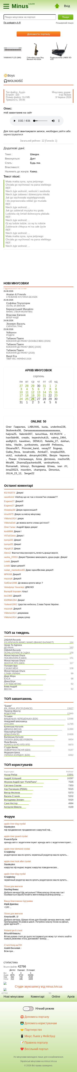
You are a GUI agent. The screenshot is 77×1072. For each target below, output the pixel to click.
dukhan (65, 441)
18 (26, 395)
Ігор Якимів (65, 94)
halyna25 (11, 433)
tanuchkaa (41, 433)
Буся (7, 678)
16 (55, 392)
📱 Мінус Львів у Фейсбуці (37, 1036)
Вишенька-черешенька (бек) (21, 719)
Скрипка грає (14, 326)
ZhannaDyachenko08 (29, 462)
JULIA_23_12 (13, 473)
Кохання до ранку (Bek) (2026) (23, 347)
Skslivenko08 (13, 430)
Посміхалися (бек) (15, 658)
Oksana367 (12, 448)
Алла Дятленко (45, 459)
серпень (38, 376)
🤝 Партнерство (31, 1029)
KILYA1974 (57, 433)
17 (21, 395)
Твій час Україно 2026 (18, 359)
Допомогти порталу (38, 34)
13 (38, 392)
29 (32, 385)
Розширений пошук (64, 23)
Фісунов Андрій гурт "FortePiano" (20, 782)
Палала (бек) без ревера (18, 739)
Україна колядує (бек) (17, 755)
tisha (8, 444)
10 (21, 392)
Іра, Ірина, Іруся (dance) (18, 708)
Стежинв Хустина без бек (21, 297)
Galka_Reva (13, 451)
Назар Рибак (10, 775)
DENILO (37, 441)
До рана (8, 647)
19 (32, 395)
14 (44, 392)
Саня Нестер (11, 803)
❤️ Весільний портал (34, 1049)
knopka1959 (57, 451)
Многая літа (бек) (14, 663)
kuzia (45, 426)
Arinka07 (43, 451)
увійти (62, 131)
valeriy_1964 (58, 437)
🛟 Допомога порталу (34, 1016)
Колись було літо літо (17, 744)
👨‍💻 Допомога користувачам (38, 1023)
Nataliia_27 (51, 441)
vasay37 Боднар (52, 448)
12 (32, 392)
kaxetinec (24, 441)
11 (26, 392)
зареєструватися (13, 134)
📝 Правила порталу (34, 1042)
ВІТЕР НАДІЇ (12, 317)
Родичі (10, 335)
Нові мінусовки (14, 996)
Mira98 (10, 462)
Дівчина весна (12, 729)
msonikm (26, 469)
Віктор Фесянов (12, 792)
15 (50, 392)
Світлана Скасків (12, 785)
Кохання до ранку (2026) (20, 353)
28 (26, 385)
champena (40, 469)
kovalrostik (29, 451)
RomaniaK (12, 466)
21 (44, 395)
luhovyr (25, 466)
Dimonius (54, 469)
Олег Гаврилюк (15, 426)
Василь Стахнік (12, 796)
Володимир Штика (43, 466)
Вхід (67, 6)
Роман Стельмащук (21, 459)
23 (55, 395)
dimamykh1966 (38, 455)
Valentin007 (25, 433)
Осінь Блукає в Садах (17, 653)
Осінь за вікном (15, 306)
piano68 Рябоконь (52, 444)
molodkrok (21, 455)
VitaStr (18, 444)
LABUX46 (33, 426)
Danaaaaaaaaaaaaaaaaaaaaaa (42, 430)
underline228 (57, 426)
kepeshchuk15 (40, 437)
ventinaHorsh (51, 462)
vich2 (9, 455)
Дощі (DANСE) (11, 734)
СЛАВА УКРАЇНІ (12, 673)
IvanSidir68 (12, 437)
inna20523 (12, 469)
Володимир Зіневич (14, 800)
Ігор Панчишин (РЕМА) (15, 789)
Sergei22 (29, 473)
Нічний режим (44, 1008)
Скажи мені (11, 668)
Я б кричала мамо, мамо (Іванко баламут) (29, 642)
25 (26, 398)
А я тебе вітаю (12, 684)
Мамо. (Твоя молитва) (19, 311)
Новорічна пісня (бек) (17, 750)
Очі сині (9, 724)
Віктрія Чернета (59, 455)
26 (32, 398)
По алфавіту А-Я (12, 23)
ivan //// (62, 466)
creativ (25, 437)
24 (21, 398)
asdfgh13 (11, 441)
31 (44, 385)
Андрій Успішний (12, 778)
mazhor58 (63, 459)
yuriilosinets (31, 444)
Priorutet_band (30, 448)
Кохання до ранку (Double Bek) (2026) (28, 341)
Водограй (10, 713)
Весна (8, 689)
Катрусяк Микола (12, 807)
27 (21, 385)
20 (38, 395)
